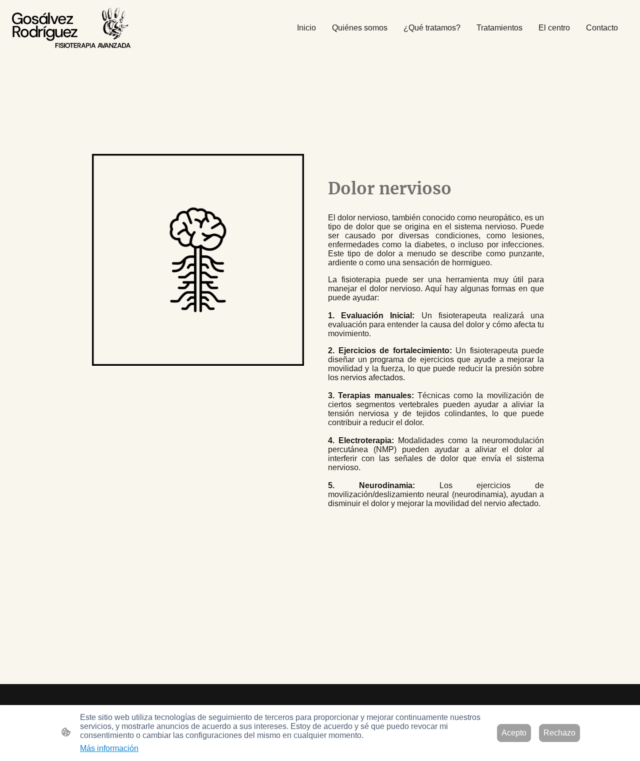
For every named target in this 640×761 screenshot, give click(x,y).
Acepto (514, 733)
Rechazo (560, 733)
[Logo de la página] (71, 27)
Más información (109, 748)
